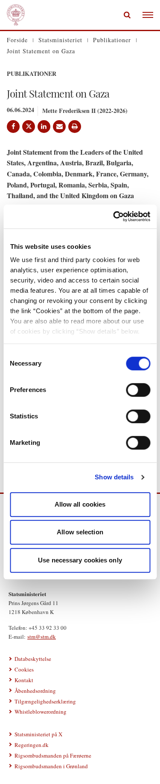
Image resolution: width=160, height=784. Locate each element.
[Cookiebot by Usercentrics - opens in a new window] (114, 216)
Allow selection (80, 532)
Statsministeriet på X (38, 734)
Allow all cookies (80, 504)
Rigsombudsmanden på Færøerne (53, 755)
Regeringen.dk (32, 745)
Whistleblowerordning (41, 711)
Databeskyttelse (33, 659)
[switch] (138, 390)
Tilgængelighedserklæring (45, 701)
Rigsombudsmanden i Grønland (51, 766)
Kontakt (24, 680)
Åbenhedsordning (35, 691)
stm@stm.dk (41, 636)
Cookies (24, 669)
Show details (114, 477)
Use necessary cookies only (80, 560)
